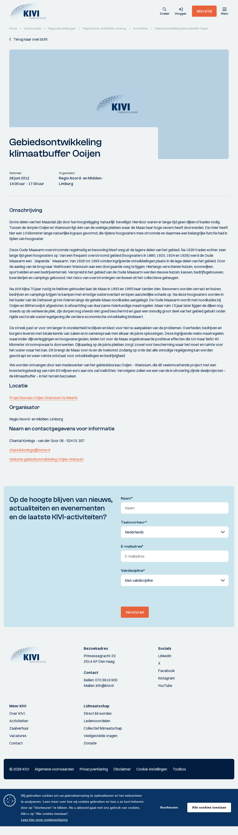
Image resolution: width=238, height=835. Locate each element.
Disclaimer (122, 769)
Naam (127, 498)
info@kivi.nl (105, 685)
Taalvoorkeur (134, 522)
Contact (16, 743)
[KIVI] (29, 11)
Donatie (90, 743)
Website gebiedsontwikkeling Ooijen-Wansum (46, 459)
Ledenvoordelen (97, 720)
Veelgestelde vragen (100, 735)
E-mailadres (132, 546)
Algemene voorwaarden (54, 769)
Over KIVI (17, 713)
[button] (164, 11)
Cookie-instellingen (151, 769)
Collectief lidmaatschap (103, 728)
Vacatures (17, 735)
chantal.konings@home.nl (29, 450)
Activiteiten (18, 720)
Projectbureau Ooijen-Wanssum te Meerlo (43, 397)
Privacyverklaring (93, 769)
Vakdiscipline (133, 571)
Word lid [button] (204, 11)
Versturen (135, 612)
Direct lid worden (98, 713)
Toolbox (179, 769)
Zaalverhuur (19, 728)
